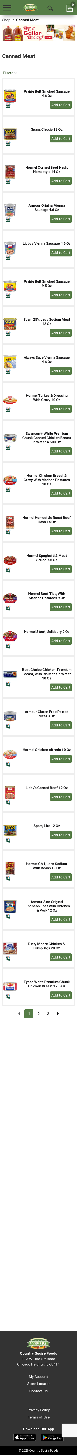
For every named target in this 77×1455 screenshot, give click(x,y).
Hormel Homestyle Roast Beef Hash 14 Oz (46, 519)
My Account (38, 1376)
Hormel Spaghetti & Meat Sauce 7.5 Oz (47, 557)
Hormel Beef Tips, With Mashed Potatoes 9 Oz (46, 595)
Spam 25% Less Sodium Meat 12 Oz (46, 321)
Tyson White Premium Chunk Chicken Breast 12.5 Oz (47, 984)
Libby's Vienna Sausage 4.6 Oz (47, 243)
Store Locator (38, 1384)
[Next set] (57, 1013)
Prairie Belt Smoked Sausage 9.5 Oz (47, 283)
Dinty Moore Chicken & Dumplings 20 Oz (46, 946)
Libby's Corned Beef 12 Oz (47, 788)
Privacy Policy (39, 1410)
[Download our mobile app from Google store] (52, 1437)
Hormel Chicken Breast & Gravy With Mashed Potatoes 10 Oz (47, 479)
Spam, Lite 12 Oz (46, 826)
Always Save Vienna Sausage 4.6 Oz (47, 359)
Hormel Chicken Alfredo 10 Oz (47, 750)
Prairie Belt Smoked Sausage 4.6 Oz (47, 93)
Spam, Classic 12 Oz (47, 129)
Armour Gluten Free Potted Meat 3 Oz (46, 714)
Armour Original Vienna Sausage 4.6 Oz (46, 207)
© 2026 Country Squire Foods (39, 1450)
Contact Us (38, 1391)
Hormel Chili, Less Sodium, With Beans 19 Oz (47, 866)
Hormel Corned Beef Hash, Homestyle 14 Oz (46, 169)
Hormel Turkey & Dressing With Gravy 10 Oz (47, 397)
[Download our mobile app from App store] (24, 1437)
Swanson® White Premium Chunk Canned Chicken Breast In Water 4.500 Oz (46, 437)
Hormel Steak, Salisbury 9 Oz (47, 631)
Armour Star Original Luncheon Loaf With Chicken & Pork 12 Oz (47, 906)
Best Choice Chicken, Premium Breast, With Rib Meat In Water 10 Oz (46, 673)
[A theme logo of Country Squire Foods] (30, 7)
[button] (36, 34)
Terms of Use (39, 1417)
